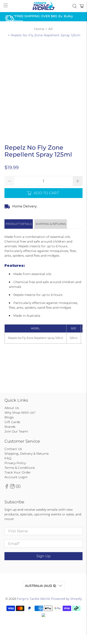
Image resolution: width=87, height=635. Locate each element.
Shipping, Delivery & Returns (26, 454)
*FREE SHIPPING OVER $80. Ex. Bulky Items (43, 18)
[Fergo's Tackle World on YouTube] (18, 488)
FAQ (7, 458)
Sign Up (43, 556)
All (50, 28)
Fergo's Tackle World (33, 599)
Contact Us (13, 449)
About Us (11, 408)
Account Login (15, 477)
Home (39, 28)
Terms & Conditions (19, 468)
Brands (9, 427)
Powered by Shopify (66, 599)
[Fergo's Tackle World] (43, 6)
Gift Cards (12, 422)
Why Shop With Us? (19, 413)
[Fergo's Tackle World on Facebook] (6, 488)
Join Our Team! (16, 431)
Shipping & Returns (50, 224)
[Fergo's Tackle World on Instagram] (12, 488)
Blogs (9, 417)
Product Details (19, 224)
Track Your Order (17, 472)
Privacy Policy (15, 463)
